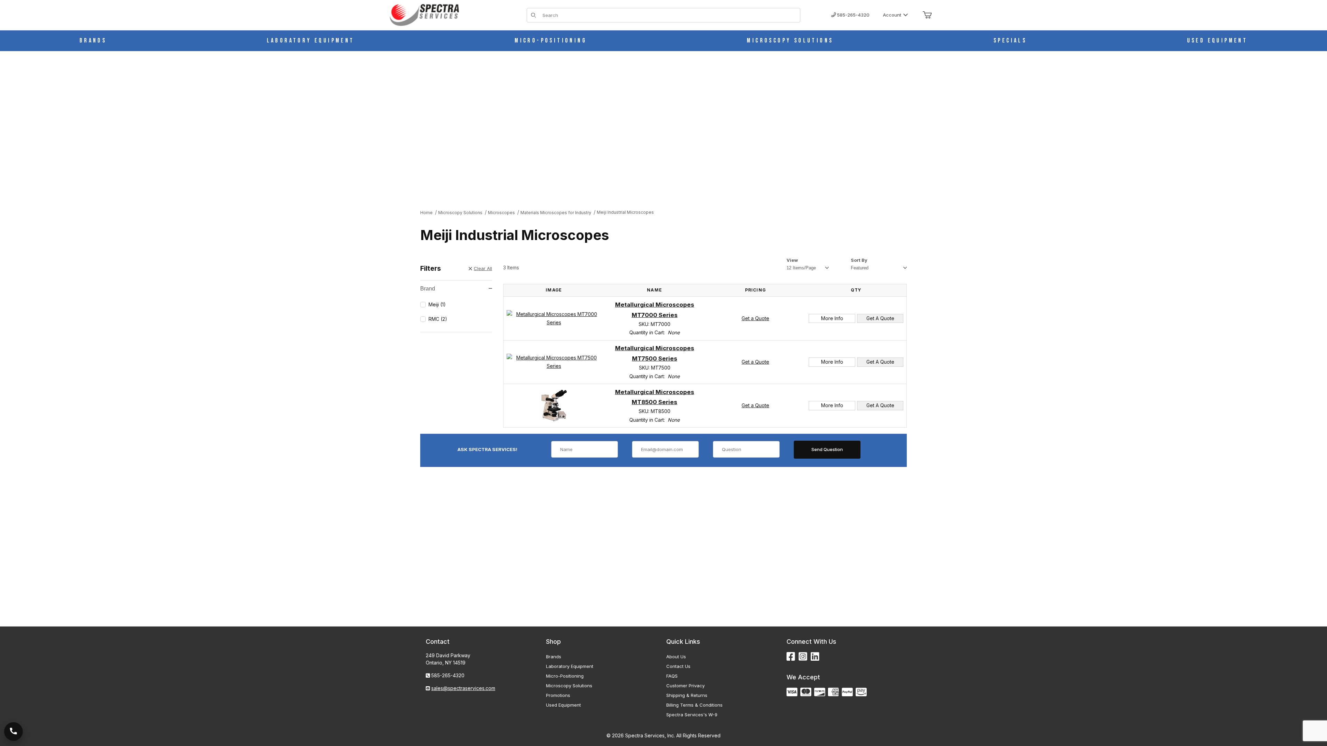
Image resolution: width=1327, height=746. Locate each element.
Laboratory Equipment (569, 666)
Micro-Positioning (565, 676)
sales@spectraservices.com (463, 688)
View (792, 260)
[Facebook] (791, 657)
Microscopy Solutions (569, 685)
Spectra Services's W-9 (691, 714)
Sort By (859, 260)
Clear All (483, 268)
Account (892, 15)
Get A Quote (880, 318)
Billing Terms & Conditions (694, 705)
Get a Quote (755, 318)
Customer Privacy (685, 685)
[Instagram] (803, 657)
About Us (676, 656)
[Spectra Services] (424, 14)
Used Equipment (563, 705)
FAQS (672, 676)
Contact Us (678, 666)
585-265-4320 (852, 15)
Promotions (558, 695)
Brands (553, 656)
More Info (832, 318)
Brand (427, 288)
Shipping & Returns (686, 695)
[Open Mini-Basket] (927, 15)
